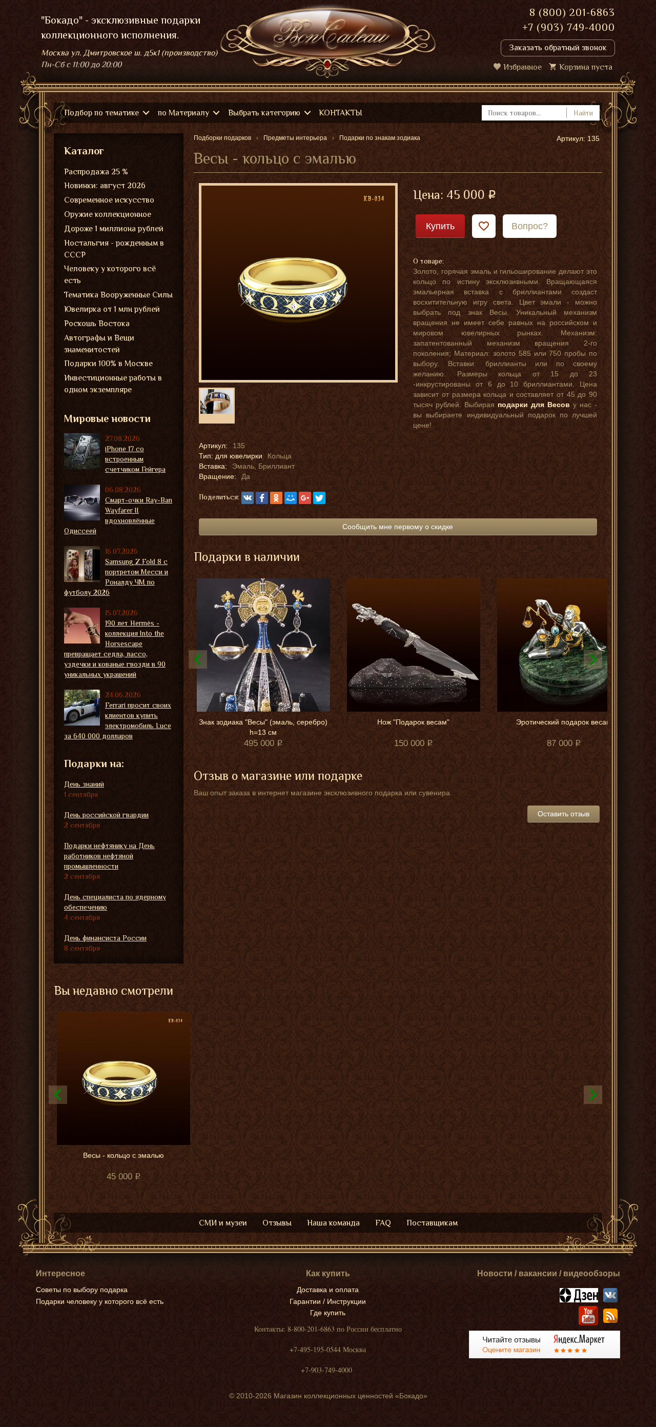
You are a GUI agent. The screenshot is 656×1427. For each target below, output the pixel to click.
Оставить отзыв (563, 814)
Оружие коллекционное (107, 214)
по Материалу (183, 112)
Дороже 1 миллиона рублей (113, 228)
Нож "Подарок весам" (413, 722)
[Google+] (305, 498)
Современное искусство (109, 200)
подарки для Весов (534, 404)
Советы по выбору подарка (82, 1289)
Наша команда (333, 1223)
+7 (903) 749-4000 (568, 27)
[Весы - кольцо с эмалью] (298, 282)
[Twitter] (319, 498)
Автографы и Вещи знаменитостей (99, 343)
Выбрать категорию (264, 112)
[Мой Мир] (290, 498)
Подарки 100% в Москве (108, 363)
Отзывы (277, 1223)
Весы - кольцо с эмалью (123, 1155)
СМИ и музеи (223, 1223)
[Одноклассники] (276, 498)
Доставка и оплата (328, 1289)
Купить (440, 226)
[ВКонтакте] (247, 498)
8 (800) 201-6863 (572, 12)
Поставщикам (432, 1223)
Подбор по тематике (101, 112)
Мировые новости (107, 418)
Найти (583, 113)
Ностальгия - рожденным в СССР (114, 248)
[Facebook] (262, 498)
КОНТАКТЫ (340, 112)
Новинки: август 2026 (105, 185)
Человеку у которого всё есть (110, 274)
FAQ (383, 1223)
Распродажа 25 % (96, 171)
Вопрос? (529, 226)
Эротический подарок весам (563, 722)
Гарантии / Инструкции (328, 1301)
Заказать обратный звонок (558, 47)
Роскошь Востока (97, 323)
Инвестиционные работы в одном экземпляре (113, 383)
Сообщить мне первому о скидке (397, 526)
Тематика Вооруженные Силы (118, 294)
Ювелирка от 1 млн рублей (112, 309)
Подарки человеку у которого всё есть (99, 1301)
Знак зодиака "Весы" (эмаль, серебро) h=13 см (263, 727)
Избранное (522, 67)
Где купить (327, 1313)
